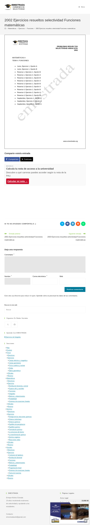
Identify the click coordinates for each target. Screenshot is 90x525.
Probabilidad (13, 399)
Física (9, 353)
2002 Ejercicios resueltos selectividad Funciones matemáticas (56, 28)
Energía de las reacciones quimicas (20, 416)
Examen (9, 350)
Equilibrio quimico (14, 427)
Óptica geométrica (15, 370)
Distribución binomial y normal (18, 386)
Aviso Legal (64, 498)
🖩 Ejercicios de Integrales (12, 337)
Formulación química (15, 429)
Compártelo (13, 159)
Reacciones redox (14, 440)
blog (8, 347)
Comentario (9, 255)
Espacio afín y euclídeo (16, 388)
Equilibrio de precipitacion (17, 424)
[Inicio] (5, 28)
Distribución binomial (15, 457)
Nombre (8, 276)
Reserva (10, 376)
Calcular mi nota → (17, 181)
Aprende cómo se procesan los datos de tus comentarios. (57, 296)
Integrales (12, 394)
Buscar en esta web (10, 305)
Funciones (12, 391)
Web (61, 276)
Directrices (11, 355)
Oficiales (10, 373)
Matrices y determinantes (17, 396)
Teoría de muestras (15, 473)
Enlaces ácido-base (15, 419)
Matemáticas (11, 378)
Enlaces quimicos (14, 422)
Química (9, 409)
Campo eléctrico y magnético (18, 360)
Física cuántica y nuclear (17, 365)
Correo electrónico (40, 276)
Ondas (11, 368)
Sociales (9, 447)
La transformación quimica (17, 434)
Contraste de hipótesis (16, 455)
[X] (8, 324)
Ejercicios (11, 358)
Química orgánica (14, 437)
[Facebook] (15, 324)
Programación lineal (15, 468)
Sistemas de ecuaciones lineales (19, 401)
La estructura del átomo (16, 432)
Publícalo (28, 159)
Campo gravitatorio (15, 363)
